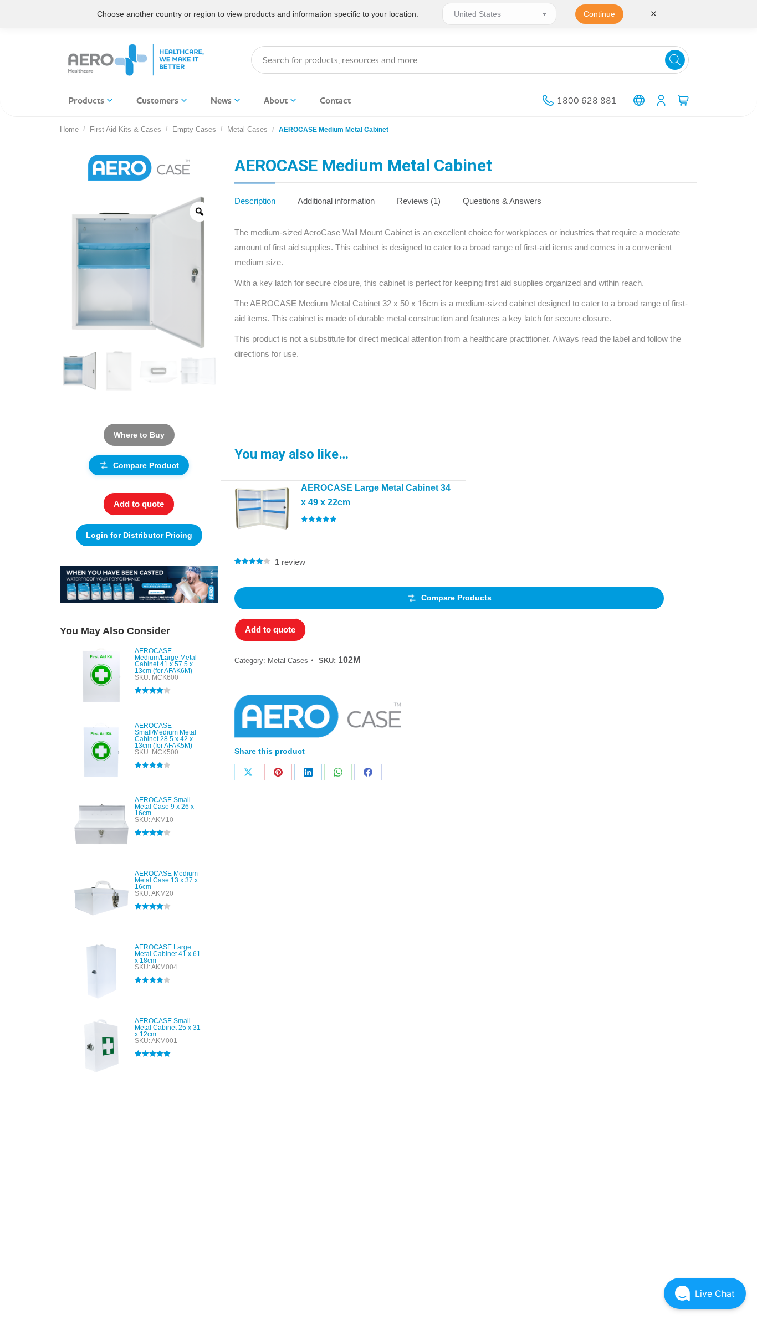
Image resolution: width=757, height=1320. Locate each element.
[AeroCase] (317, 719)
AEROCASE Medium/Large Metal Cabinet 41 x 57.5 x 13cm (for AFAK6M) (166, 661)
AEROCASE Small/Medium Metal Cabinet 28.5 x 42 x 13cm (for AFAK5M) (165, 735)
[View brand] (139, 167)
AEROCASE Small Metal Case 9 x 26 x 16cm (164, 806)
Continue (599, 13)
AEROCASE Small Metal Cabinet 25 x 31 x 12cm (168, 1027)
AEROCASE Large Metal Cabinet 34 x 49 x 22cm (376, 495)
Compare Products (456, 597)
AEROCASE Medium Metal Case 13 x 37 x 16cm (166, 880)
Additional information (336, 201)
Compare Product (146, 465)
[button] (705, 1293)
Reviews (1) (419, 201)
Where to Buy (139, 434)
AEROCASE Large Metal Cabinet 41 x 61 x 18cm (168, 954)
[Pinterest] (278, 772)
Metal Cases (288, 660)
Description (254, 201)
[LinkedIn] (308, 772)
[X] (248, 772)
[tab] (254, 195)
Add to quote (270, 629)
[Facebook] (368, 772)
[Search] (675, 60)
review (290, 562)
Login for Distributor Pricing (139, 535)
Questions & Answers (502, 201)
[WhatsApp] (338, 772)
